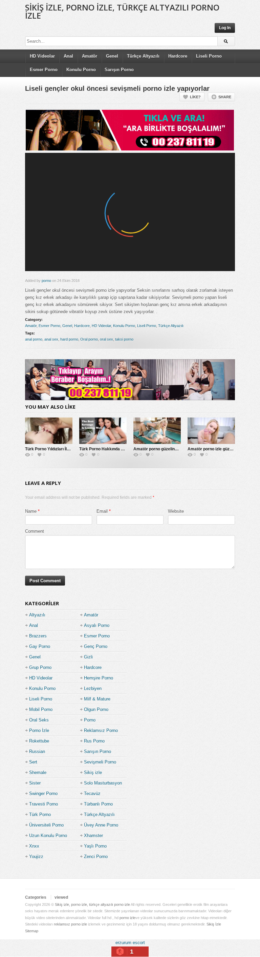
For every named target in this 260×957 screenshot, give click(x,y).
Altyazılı (37, 614)
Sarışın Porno (119, 69)
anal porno (33, 339)
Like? (195, 97)
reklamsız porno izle (70, 924)
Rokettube (39, 741)
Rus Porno (94, 741)
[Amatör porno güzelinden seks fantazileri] (157, 431)
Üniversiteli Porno (46, 825)
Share (224, 97)
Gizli (88, 656)
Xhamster (93, 835)
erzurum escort (130, 942)
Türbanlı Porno (98, 804)
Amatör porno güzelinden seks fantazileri (172, 449)
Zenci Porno (96, 856)
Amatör (89, 56)
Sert (33, 762)
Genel (112, 56)
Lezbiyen (93, 688)
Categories (35, 897)
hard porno (69, 339)
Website (176, 511)
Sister (35, 783)
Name (31, 511)
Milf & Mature (97, 698)
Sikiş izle (93, 772)
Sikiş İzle (214, 924)
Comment (34, 531)
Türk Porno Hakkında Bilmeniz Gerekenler (119, 449)
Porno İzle (39, 730)
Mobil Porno (40, 709)
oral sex (106, 339)
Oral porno (89, 339)
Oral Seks (39, 719)
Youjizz (36, 856)
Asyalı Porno (96, 625)
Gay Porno (39, 646)
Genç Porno (95, 646)
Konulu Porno (81, 69)
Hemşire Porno (98, 677)
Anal (68, 56)
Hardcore (177, 56)
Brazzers (38, 635)
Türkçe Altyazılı (143, 56)
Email (102, 511)
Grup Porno (40, 667)
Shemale (37, 772)
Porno (89, 719)
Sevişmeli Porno (100, 762)
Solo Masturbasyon (103, 783)
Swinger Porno (43, 793)
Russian (37, 751)
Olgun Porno (96, 709)
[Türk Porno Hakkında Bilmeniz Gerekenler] (102, 431)
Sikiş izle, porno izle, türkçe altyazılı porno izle (122, 11)
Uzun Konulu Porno (48, 835)
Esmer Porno (44, 69)
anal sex (51, 339)
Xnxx (34, 846)
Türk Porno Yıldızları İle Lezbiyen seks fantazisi (70, 449)
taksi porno (124, 339)
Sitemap (31, 931)
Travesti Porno (43, 804)
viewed (61, 897)
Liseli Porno (209, 56)
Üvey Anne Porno (101, 825)
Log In (225, 27)
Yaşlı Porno (95, 846)
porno (46, 281)
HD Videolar (42, 56)
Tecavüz (92, 793)
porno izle (127, 918)
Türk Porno (40, 814)
